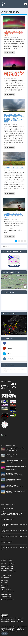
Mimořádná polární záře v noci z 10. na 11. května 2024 (14, 74)
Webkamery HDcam (6, 598)
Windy (3, 587)
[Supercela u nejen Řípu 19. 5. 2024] (3, 461)
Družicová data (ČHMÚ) (7, 566)
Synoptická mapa (6, 575)
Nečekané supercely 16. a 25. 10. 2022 (15, 491)
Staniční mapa (5, 577)
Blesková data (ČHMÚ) (7, 568)
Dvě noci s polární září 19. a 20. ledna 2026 (13, 33)
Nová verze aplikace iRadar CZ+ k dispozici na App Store (14, 524)
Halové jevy (14, 474)
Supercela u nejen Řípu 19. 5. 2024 (14, 460)
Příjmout (4, 633)
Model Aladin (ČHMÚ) (6, 570)
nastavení (22, 630)
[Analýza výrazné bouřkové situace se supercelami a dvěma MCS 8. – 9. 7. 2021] (14, 105)
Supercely (14, 456)
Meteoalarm (4, 580)
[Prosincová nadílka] (3, 486)
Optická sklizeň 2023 (11, 473)
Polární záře (14, 450)
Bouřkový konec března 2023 (13, 479)
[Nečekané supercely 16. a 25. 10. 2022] (3, 492)
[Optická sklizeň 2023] (3, 474)
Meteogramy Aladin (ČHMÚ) (8, 572)
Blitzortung (4, 585)
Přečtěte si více (9, 52)
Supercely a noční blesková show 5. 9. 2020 (13, 215)
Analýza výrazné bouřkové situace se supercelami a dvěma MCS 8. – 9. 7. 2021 (14, 118)
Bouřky (13, 480)
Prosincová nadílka (11, 485)
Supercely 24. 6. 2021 (14, 167)
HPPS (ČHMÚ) (4, 582)
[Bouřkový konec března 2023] (3, 480)
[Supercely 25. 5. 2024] (3, 455)
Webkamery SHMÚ (6, 596)
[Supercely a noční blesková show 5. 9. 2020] (14, 204)
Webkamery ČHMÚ (6, 594)
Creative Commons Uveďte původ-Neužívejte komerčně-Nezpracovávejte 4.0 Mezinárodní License (12, 619)
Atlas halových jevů (8, 508)
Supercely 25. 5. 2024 (11, 454)
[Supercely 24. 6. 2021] (14, 158)
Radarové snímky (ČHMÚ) (7, 563)
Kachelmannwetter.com (7, 591)
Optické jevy (19, 474)
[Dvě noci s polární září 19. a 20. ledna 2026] (14, 22)
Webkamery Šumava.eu (7, 599)
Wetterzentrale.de (6, 589)
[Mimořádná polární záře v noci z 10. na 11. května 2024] (14, 63)
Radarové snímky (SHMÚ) (7, 565)
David (2, 512)
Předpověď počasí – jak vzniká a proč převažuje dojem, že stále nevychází (11, 514)
